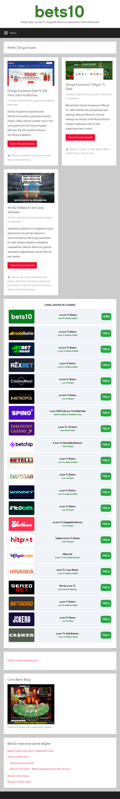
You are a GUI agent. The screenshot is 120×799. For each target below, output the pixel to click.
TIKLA (106, 333)
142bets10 (21, 281)
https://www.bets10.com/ (23, 660)
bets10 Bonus (27, 155)
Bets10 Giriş (87, 153)
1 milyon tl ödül (86, 149)
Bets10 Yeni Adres (18, 775)
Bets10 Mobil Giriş (18, 756)
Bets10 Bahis (102, 149)
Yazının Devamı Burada (22, 143)
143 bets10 (32, 281)
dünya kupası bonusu (19, 159)
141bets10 (37, 277)
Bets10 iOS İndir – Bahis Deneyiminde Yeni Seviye (40, 768)
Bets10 (50, 100)
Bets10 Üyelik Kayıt (19, 781)
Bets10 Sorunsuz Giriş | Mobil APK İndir (31, 751)
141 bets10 (25, 277)
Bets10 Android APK (22, 763)
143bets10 (44, 281)
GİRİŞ (106, 316)
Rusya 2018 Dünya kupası (21, 289)
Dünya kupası (43, 155)
